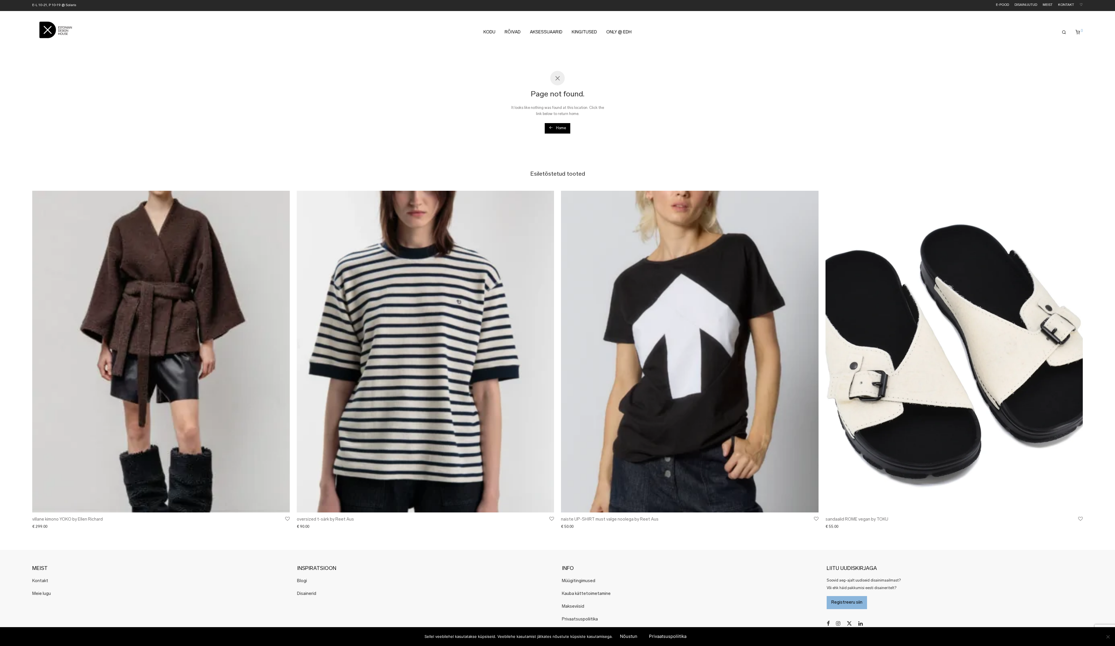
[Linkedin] (861, 623)
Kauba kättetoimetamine (586, 594)
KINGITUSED (584, 32)
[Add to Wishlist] (287, 519)
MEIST (1048, 5)
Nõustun (628, 636)
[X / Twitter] (849, 623)
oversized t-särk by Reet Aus (325, 519)
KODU (489, 32)
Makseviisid (573, 606)
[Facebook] (828, 623)
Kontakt (40, 581)
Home (560, 128)
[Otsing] (1064, 32)
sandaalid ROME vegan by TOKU (857, 519)
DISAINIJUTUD (1026, 5)
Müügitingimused (578, 581)
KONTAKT (1066, 5)
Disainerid (306, 594)
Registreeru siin (846, 602)
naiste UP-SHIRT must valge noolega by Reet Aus (610, 519)
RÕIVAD (513, 32)
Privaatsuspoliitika (580, 619)
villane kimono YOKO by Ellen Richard (67, 519)
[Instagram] (838, 623)
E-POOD (1002, 5)
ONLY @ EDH (619, 32)
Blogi (302, 581)
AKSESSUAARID (546, 32)
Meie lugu (41, 594)
